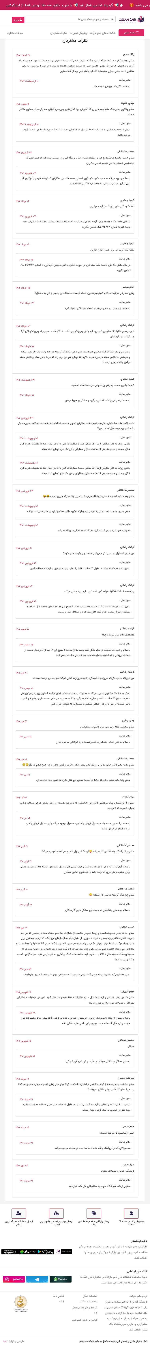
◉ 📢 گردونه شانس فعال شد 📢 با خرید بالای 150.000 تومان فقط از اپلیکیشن (64, 5)
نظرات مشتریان (58, 33)
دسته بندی (130, 32)
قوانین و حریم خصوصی (84, 1320)
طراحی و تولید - (13, 1341)
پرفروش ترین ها (78, 33)
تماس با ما (58, 1296)
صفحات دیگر (90, 1296)
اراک (61, 1302)
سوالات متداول (15, 33)
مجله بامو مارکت (88, 1302)
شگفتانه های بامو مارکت (102, 33)
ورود (17, 20)
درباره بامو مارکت (138, 1296)
